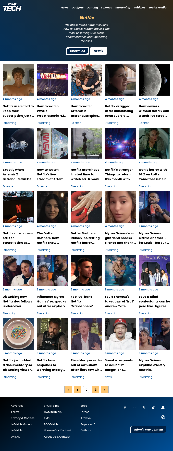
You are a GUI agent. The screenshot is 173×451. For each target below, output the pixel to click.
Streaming (122, 7)
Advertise (17, 406)
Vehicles (139, 7)
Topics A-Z (88, 424)
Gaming (92, 7)
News (64, 7)
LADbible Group (21, 424)
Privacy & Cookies (22, 418)
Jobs (84, 406)
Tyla (47, 418)
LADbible (16, 430)
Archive (86, 418)
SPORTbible (51, 406)
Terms (15, 412)
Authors (86, 430)
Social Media (158, 7)
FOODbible (51, 424)
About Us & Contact (57, 437)
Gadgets (78, 7)
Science (106, 7)
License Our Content (57, 430)
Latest (85, 412)
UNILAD (15, 437)
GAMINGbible (53, 412)
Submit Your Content (148, 430)
